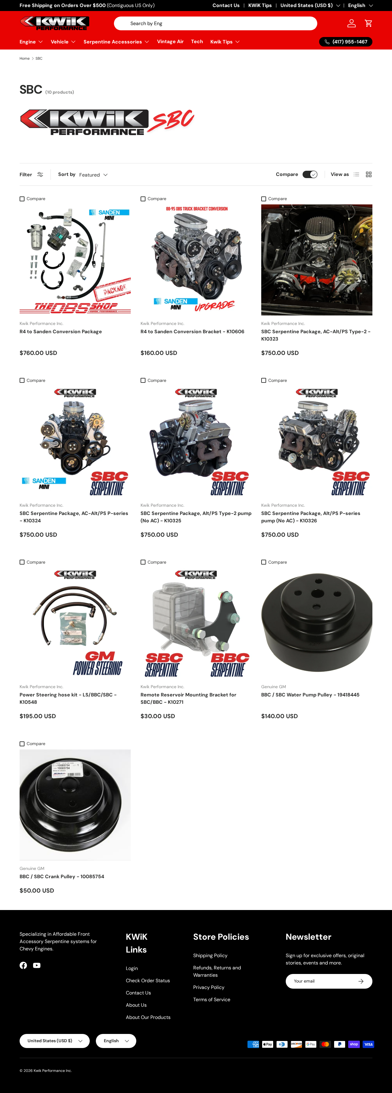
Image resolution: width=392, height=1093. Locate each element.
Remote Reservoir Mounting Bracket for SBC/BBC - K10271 (188, 698)
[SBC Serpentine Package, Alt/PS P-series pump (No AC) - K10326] (316, 441)
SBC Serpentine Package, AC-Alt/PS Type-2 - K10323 (316, 335)
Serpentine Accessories (113, 42)
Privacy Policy (208, 987)
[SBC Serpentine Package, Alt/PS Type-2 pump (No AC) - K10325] (196, 441)
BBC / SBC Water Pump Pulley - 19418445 (310, 695)
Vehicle (60, 42)
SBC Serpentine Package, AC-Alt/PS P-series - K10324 (74, 517)
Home (25, 58)
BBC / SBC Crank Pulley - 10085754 (62, 876)
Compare (287, 174)
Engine (28, 42)
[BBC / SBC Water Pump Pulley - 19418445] (316, 623)
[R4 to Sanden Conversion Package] (75, 259)
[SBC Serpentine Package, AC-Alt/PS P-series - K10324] (75, 441)
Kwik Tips (221, 42)
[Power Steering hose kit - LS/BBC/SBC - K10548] (75, 623)
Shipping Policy (210, 955)
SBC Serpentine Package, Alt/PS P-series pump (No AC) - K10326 (310, 517)
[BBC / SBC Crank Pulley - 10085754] (75, 804)
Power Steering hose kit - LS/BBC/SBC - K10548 (68, 698)
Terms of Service (211, 999)
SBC (39, 58)
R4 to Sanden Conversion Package (61, 331)
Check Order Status (148, 980)
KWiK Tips (260, 5)
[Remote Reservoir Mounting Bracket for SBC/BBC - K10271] (196, 623)
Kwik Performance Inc (52, 1070)
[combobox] (215, 23)
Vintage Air (170, 41)
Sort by (67, 174)
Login (132, 968)
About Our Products (148, 1017)
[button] (368, 23)
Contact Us (226, 5)
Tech (197, 41)
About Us (136, 1005)
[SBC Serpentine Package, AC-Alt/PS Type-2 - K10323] (316, 259)
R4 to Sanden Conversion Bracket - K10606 (192, 331)
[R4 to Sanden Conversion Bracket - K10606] (196, 259)
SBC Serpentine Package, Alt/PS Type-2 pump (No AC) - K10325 (196, 517)
